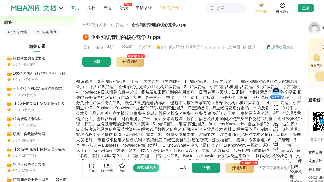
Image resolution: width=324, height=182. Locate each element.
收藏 (122, 171)
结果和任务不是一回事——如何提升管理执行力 (42, 179)
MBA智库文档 (94, 24)
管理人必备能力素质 (29, 164)
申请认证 (144, 8)
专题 (108, 8)
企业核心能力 (46, 32)
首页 (75, 8)
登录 (305, 8)
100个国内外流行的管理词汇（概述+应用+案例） (42, 73)
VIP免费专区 (171, 8)
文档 (91, 8)
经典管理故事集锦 (27, 119)
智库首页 (315, 152)
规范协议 (315, 161)
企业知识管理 (17, 32)
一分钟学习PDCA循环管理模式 (37, 88)
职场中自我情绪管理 (29, 134)
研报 (124, 7)
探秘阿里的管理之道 (29, 58)
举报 (236, 47)
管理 (119, 24)
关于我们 (315, 169)
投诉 (251, 47)
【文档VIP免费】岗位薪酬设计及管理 (42, 104)
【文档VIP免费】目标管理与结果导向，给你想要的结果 (42, 149)
